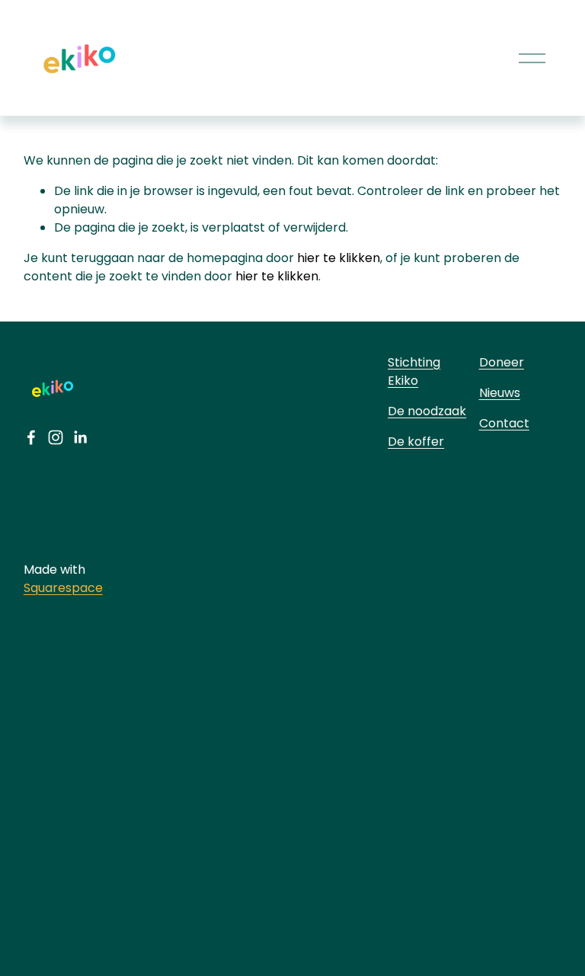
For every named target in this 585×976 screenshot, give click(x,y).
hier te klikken (338, 258)
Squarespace (63, 588)
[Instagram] (55, 437)
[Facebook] (31, 437)
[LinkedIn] (80, 437)
